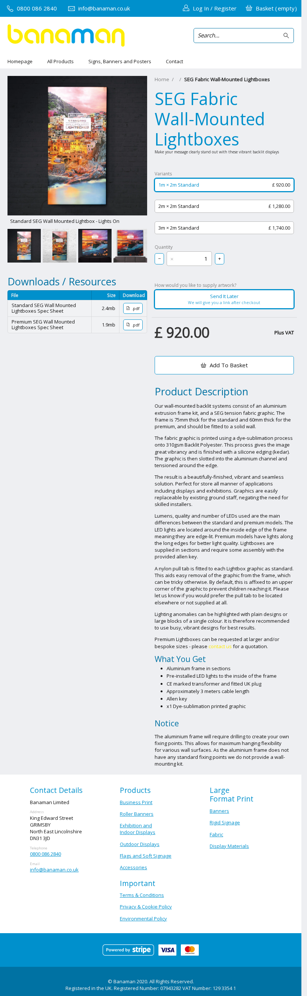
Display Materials (229, 846)
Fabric (216, 834)
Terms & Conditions (142, 895)
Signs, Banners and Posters (119, 61)
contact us (220, 646)
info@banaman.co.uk (54, 869)
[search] (287, 35)
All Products (60, 61)
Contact (174, 61)
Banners (219, 810)
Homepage (20, 61)
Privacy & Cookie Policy (146, 906)
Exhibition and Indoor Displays (137, 829)
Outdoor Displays (139, 844)
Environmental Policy (143, 918)
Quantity (164, 247)
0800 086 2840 (45, 854)
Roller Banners (137, 813)
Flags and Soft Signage (145, 855)
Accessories (133, 867)
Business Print (136, 802)
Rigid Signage (225, 822)
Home (162, 79)
